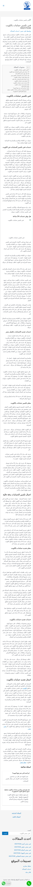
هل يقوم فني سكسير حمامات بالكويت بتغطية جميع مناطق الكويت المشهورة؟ (16, 90)
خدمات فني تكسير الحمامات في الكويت (18, 72)
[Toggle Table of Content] (27, 67)
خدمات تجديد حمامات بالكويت (20, 83)
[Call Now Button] (29, 883)
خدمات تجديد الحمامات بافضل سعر (19, 75)
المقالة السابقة (16, 813)
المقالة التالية (16, 817)
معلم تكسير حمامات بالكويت (20, 77)
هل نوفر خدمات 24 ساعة (21, 73)
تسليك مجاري (27, 866)
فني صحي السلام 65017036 (22, 850)
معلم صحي (23, 762)
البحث (29, 830)
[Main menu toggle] (3, 6)
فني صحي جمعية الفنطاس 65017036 (20, 856)
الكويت (25, 688)
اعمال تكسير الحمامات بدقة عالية (19, 79)
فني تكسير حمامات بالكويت (21, 70)
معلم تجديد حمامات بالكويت (20, 81)
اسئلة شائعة (23, 86)
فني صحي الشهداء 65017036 (22, 853)
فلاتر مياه (28, 872)
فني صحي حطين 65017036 (22, 847)
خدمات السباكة (14, 31)
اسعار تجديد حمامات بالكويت (21, 84)
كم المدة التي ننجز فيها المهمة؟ (19, 88)
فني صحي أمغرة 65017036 (23, 844)
